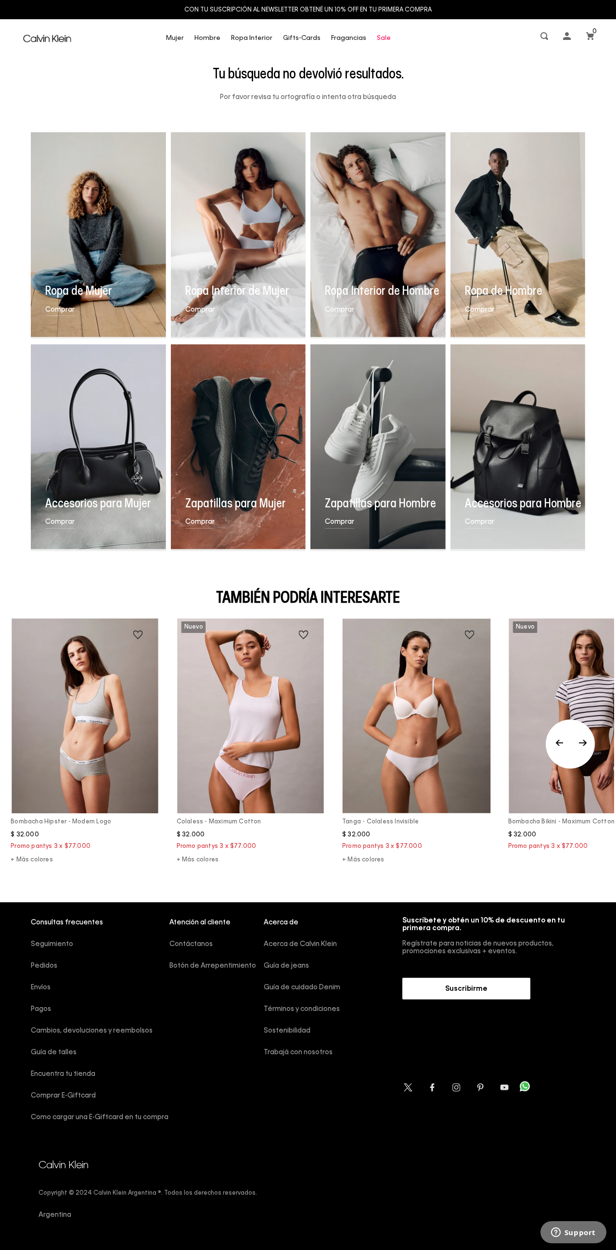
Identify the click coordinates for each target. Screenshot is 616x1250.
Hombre (207, 38)
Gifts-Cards (302, 38)
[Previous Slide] (570, 744)
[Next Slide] (583, 744)
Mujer (175, 38)
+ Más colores (32, 860)
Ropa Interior (251, 38)
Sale (384, 38)
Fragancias (348, 38)
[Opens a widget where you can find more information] (573, 1233)
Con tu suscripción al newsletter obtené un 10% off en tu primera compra (308, 10)
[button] (545, 38)
